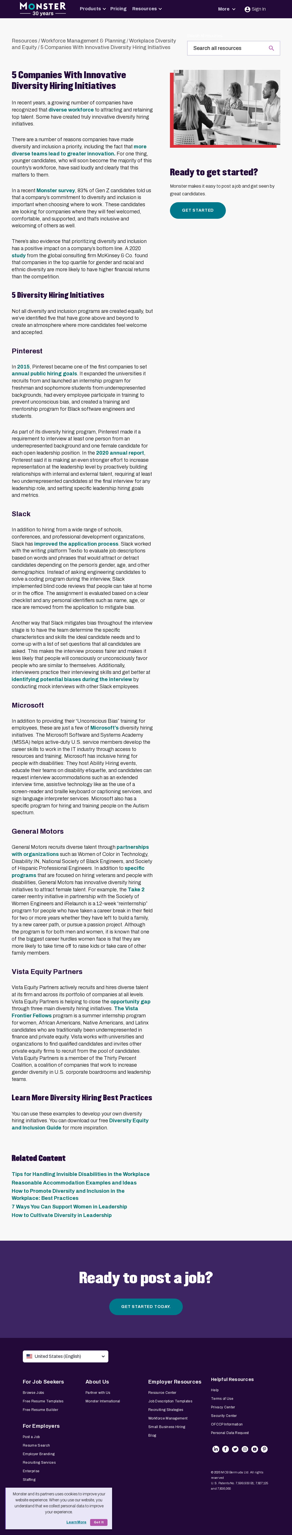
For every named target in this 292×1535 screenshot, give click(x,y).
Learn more (76, 1522)
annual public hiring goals (44, 373)
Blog (152, 1435)
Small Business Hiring (166, 1427)
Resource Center (162, 1393)
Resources (144, 8)
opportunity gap (130, 1002)
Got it (99, 1522)
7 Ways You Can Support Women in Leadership (69, 1207)
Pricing (118, 8)
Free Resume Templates (43, 1401)
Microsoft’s (105, 728)
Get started (198, 210)
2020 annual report (120, 453)
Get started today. (146, 1307)
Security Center (224, 1416)
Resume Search (36, 1445)
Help (214, 1390)
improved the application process (76, 544)
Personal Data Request (230, 1433)
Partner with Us (98, 1393)
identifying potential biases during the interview (72, 679)
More (224, 9)
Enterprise (31, 1471)
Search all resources (204, 36)
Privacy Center (223, 1407)
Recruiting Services (39, 1463)
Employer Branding (38, 1454)
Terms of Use (222, 1399)
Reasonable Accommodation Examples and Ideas (74, 1183)
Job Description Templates (170, 1401)
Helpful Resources (232, 1379)
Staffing (29, 1480)
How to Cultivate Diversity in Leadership (62, 1215)
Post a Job (31, 1437)
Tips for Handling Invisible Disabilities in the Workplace (81, 1174)
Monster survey (55, 190)
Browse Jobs (33, 1393)
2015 (23, 367)
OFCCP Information (227, 1424)
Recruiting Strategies (165, 1410)
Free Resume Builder (40, 1410)
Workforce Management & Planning (83, 41)
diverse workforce (71, 110)
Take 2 (136, 889)
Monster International (103, 1401)
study (19, 255)
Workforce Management (167, 1418)
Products (90, 8)
